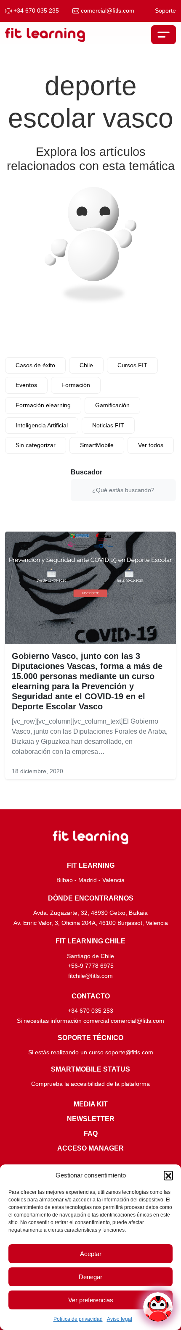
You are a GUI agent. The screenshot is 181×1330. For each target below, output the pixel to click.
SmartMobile (97, 445)
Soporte (165, 11)
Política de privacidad (78, 1319)
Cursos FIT (132, 365)
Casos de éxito (35, 365)
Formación (75, 385)
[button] (168, 1175)
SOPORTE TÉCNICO (90, 1037)
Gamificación (112, 405)
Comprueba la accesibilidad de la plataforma (90, 1084)
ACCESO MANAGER (90, 1148)
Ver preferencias (90, 1300)
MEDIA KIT (91, 1104)
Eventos (26, 385)
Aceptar (90, 1253)
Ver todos (150, 445)
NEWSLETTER (90, 1118)
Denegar (90, 1276)
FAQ (91, 1133)
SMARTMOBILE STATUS (90, 1069)
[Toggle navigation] (163, 34)
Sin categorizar (36, 445)
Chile (86, 365)
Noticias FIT (108, 425)
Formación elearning (43, 405)
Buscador (86, 472)
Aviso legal (119, 1319)
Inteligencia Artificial (42, 425)
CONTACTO (91, 996)
